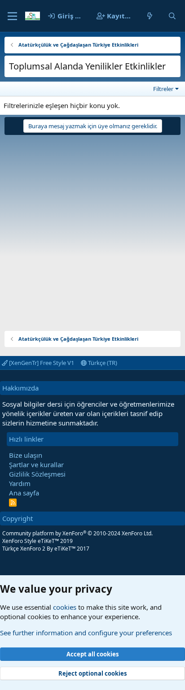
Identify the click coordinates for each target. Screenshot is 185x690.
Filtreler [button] (163, 89)
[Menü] (12, 16)
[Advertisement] (92, 229)
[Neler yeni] (150, 16)
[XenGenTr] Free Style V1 (41, 363)
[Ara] (172, 16)
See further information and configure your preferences (86, 632)
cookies (64, 607)
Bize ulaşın (25, 455)
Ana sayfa (24, 492)
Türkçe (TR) (102, 363)
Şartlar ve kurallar (36, 464)
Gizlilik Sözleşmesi (37, 473)
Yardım (20, 483)
